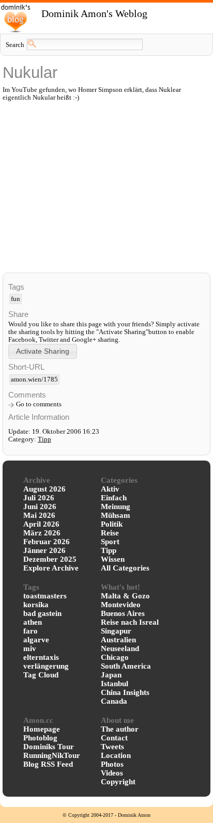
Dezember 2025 (50, 559)
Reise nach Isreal (130, 622)
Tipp (44, 439)
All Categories (125, 568)
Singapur (116, 631)
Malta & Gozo (125, 596)
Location (116, 755)
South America (126, 666)
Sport (110, 541)
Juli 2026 (38, 498)
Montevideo (121, 604)
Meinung (115, 506)
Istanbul (114, 683)
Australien (118, 640)
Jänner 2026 (44, 550)
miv (29, 648)
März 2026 (41, 533)
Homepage (41, 729)
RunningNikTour (51, 755)
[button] (42, 351)
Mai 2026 (39, 515)
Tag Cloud (40, 675)
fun (15, 299)
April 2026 (41, 524)
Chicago (115, 657)
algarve (36, 640)
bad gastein (42, 613)
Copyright (118, 782)
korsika (36, 604)
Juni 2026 (39, 506)
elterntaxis (41, 657)
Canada (114, 701)
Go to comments (39, 404)
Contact (114, 738)
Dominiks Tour (48, 746)
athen (32, 622)
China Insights (125, 692)
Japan (111, 675)
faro (30, 631)
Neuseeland (120, 648)
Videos (112, 773)
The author (120, 729)
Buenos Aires (123, 613)
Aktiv (110, 489)
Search (15, 45)
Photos (112, 764)
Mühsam (115, 515)
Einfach (114, 498)
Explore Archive (51, 568)
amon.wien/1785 (34, 379)
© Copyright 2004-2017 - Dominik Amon (106, 815)
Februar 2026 (46, 541)
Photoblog (40, 738)
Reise (110, 533)
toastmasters (45, 596)
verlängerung (46, 666)
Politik (112, 524)
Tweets (112, 746)
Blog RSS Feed (48, 764)
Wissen (113, 559)
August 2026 (44, 489)
